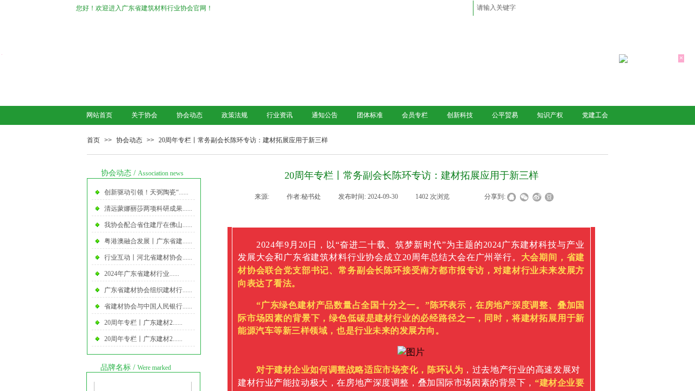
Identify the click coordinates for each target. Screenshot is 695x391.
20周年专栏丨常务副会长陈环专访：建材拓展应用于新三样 (243, 140)
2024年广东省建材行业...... (141, 274)
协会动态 (189, 115)
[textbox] (532, 8)
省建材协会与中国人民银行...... (148, 306)
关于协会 (144, 115)
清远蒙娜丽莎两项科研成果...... (148, 208)
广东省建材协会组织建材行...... (148, 290)
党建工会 (595, 115)
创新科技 (460, 115)
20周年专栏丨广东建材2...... (143, 322)
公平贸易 (505, 115)
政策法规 (235, 115)
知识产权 (550, 115)
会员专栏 (415, 115)
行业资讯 (280, 115)
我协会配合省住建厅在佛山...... (148, 225)
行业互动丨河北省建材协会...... (148, 257)
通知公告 (325, 115)
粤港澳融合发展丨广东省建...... (148, 241)
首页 (93, 140)
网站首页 (99, 115)
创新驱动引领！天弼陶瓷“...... (146, 192)
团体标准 (370, 115)
